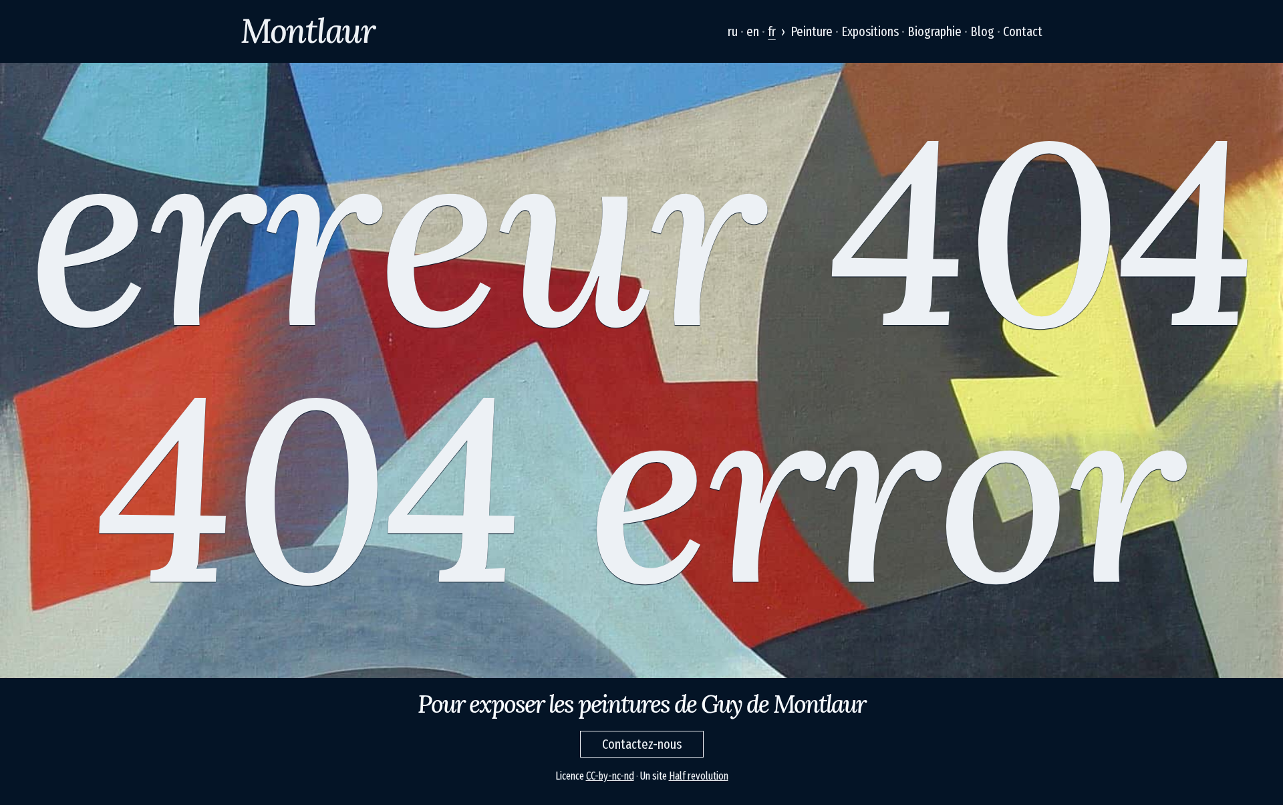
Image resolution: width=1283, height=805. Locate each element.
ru (733, 31)
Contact (1022, 31)
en (752, 31)
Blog (982, 31)
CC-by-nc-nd (610, 776)
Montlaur (308, 31)
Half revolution (698, 776)
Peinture (812, 31)
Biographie (934, 31)
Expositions (870, 31)
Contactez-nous (642, 744)
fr (772, 31)
